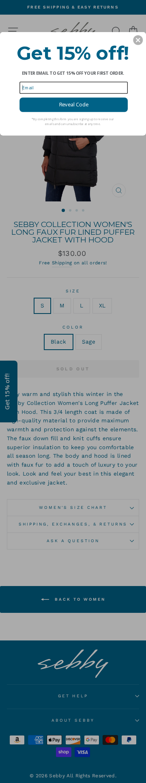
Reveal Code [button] (73, 104)
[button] (138, 40)
